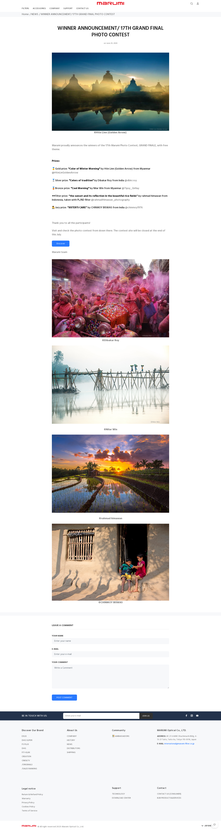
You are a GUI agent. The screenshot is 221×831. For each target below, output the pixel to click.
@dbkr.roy (131, 181)
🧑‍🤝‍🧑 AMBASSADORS (120, 736)
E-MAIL (55, 649)
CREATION (26, 756)
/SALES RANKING (29, 768)
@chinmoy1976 (134, 208)
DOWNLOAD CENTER (121, 798)
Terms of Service (29, 811)
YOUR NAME (57, 636)
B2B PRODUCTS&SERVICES (169, 798)
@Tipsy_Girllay (130, 188)
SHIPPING (71, 752)
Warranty (26, 798)
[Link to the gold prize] (110, 90)
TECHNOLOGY (118, 794)
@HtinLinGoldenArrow (65, 173)
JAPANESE (209, 826)
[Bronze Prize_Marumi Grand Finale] (110, 383)
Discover (61, 243)
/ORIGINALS (27, 764)
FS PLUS (25, 744)
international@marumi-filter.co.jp (179, 743)
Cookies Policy (28, 806)
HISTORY (71, 740)
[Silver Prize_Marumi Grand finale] (110, 298)
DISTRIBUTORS (73, 748)
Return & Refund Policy (32, 794)
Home (25, 14)
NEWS (34, 14)
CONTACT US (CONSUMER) (169, 794)
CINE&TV (26, 760)
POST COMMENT (64, 697)
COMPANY (72, 736)
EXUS (24, 736)
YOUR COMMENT (60, 662)
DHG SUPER (27, 740)
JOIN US (146, 716)
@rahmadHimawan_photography (110, 200)
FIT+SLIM (26, 752)
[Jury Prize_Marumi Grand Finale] (110, 561)
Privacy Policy (28, 802)
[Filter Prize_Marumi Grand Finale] (110, 472)
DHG (24, 748)
